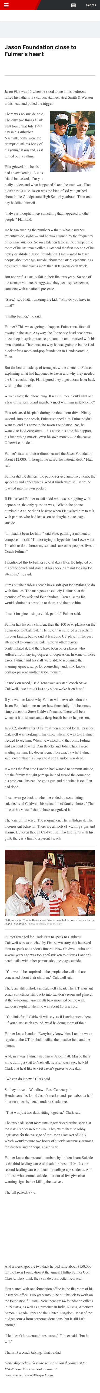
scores (91, 5)
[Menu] (6, 5)
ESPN (25, 5)
